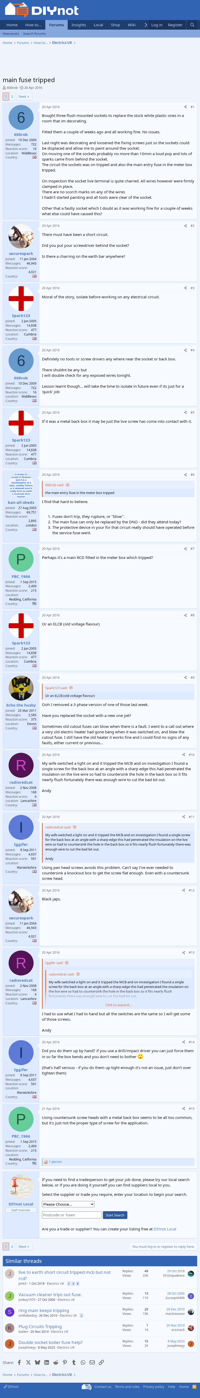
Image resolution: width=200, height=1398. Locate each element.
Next (22, 96)
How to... (33, 24)
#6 (193, 474)
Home (12, 24)
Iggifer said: (54, 962)
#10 (192, 755)
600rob (12, 87)
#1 (193, 107)
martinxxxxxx (175, 1313)
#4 (193, 350)
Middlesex (29, 153)
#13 (192, 952)
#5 (193, 412)
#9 (193, 677)
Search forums (34, 33)
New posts (11, 33)
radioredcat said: (58, 827)
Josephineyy (27, 1347)
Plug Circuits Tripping (40, 1326)
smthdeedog (27, 1315)
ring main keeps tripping (43, 1310)
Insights (79, 24)
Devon (31, 724)
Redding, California (22, 599)
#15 (192, 1108)
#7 (193, 548)
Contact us (103, 1386)
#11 (192, 817)
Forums (56, 24)
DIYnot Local (165, 1228)
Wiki (132, 24)
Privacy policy (153, 1386)
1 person (55, 1162)
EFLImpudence (174, 1275)
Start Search (115, 1215)
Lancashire (28, 801)
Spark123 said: (56, 687)
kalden (23, 1331)
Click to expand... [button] (118, 1005)
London (31, 525)
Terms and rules (127, 1386)
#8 (193, 615)
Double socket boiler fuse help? (50, 1342)
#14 (192, 1042)
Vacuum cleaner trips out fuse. (50, 1294)
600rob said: (54, 485)
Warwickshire (26, 867)
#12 (192, 890)
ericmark (178, 1330)
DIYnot (12, 1386)
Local (98, 24)
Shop (115, 24)
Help (171, 1386)
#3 (193, 288)
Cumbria (30, 334)
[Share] (185, 107)
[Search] (192, 25)
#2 (193, 225)
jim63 (22, 1283)
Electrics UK (55, 1283)
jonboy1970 (26, 1299)
